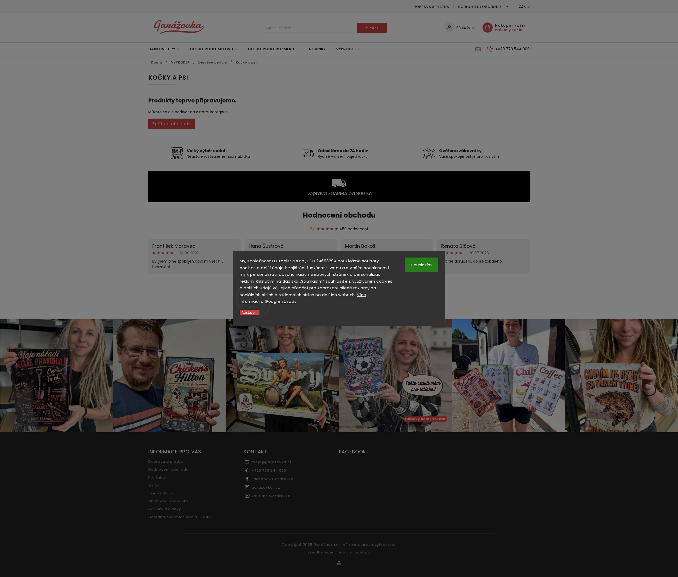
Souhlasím (421, 265)
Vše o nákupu (161, 493)
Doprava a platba (431, 6)
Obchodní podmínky (168, 501)
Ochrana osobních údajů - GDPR (180, 517)
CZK (522, 6)
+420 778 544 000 (269, 470)
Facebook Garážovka (272, 479)
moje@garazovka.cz (272, 462)
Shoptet (328, 552)
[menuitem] (166, 49)
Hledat (372, 28)
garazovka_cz (266, 487)
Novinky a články (164, 509)
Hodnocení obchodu (479, 6)
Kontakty (157, 477)
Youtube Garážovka (271, 496)
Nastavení (249, 312)
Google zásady (281, 301)
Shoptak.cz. (359, 552)
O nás (153, 485)
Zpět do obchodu (171, 124)
